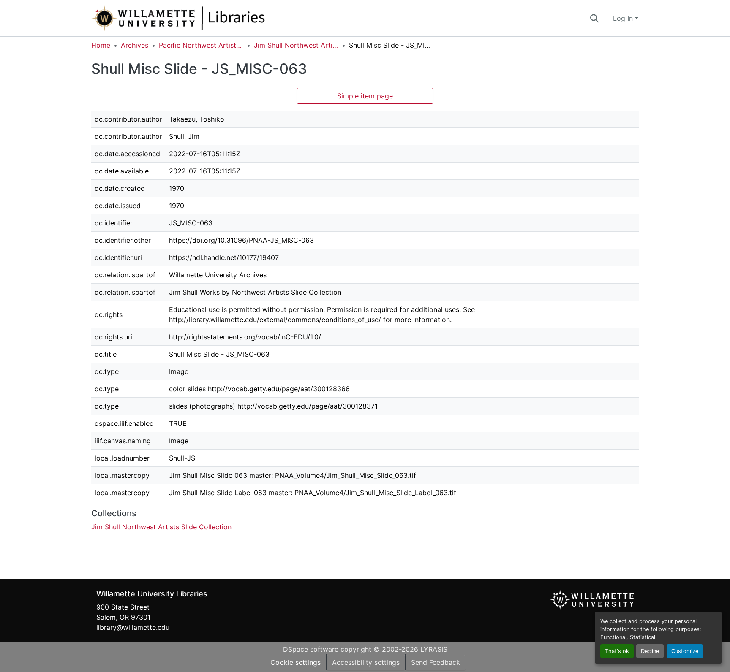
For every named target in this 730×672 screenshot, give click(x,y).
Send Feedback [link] (435, 662)
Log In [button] (624, 18)
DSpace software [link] (310, 649)
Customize (684, 651)
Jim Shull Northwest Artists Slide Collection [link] (296, 45)
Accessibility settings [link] (366, 662)
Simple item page (365, 96)
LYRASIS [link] (433, 649)
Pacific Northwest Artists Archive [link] (201, 45)
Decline (650, 651)
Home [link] (100, 45)
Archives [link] (134, 45)
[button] (206, 18)
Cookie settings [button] (295, 662)
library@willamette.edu (132, 627)
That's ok (617, 651)
